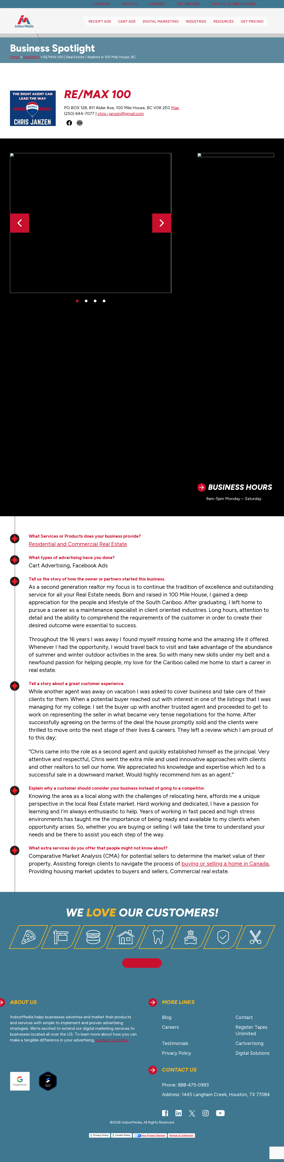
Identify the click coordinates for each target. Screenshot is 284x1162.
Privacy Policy (176, 1053)
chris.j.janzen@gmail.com (121, 113)
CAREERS (157, 4)
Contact (244, 1017)
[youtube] (220, 1113)
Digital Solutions (252, 1053)
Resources (223, 21)
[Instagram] (206, 1113)
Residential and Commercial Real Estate (78, 544)
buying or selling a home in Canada (225, 863)
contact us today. (112, 1039)
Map (175, 107)
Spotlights (31, 57)
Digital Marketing (161, 21)
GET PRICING (188, 4)
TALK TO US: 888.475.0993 (233, 4)
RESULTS (129, 4)
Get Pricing (252, 21)
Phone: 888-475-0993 (185, 1085)
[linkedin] (178, 1113)
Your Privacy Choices (153, 1135)
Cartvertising (249, 1043)
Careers (170, 1027)
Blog (166, 1017)
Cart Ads (127, 21)
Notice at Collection (181, 1135)
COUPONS (101, 4)
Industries (196, 21)
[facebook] (165, 1113)
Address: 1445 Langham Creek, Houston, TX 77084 (216, 1094)
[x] (192, 1113)
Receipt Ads (100, 21)
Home (15, 57)
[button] (161, 223)
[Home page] (24, 21)
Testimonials (175, 1043)
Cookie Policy (122, 1135)
